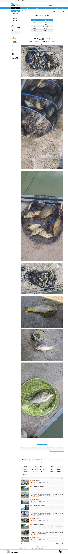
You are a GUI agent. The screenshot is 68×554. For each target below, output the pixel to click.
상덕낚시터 (32, 529)
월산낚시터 (31, 447)
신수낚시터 (34, 469)
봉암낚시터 (50, 469)
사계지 (31, 534)
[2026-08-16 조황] (25, 497)
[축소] (62, 17)
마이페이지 (59, 0)
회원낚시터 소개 (15, 13)
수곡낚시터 (25, 469)
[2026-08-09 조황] (25, 503)
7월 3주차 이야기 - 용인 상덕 (38, 524)
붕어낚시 (46, 447)
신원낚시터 (42, 469)
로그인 (53, 0)
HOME (54, 11)
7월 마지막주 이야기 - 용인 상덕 (39, 505)
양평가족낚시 (52, 447)
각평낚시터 (42, 466)
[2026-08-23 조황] (25, 484)
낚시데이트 (55, 447)
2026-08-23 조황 (36, 480)
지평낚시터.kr (45, 30)
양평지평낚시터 (28, 447)
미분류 (25, 466)
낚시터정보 (57, 11)
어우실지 (33, 471)
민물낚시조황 (15, 20)
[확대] (61, 17)
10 (47, 546)
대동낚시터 (59, 466)
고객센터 (63, 0)
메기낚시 (49, 447)
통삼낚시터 (25, 474)
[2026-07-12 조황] (25, 541)
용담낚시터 (59, 471)
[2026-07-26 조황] (25, 516)
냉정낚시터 (50, 466)
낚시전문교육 (15, 18)
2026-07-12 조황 (36, 537)
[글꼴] (60, 17)
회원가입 (56, 0)
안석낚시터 (25, 471)
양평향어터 (41, 447)
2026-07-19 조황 (36, 518)
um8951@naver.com (45, 26)
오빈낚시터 (50, 471)
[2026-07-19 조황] (25, 522)
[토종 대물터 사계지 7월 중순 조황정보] (25, 535)
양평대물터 (34, 447)
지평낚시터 (24, 447)
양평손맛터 (37, 447)
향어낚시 (44, 447)
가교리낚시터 (33, 466)
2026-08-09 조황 (36, 499)
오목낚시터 (42, 471)
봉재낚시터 (59, 469)
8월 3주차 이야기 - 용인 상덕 (38, 486)
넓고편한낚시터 (59, 447)
